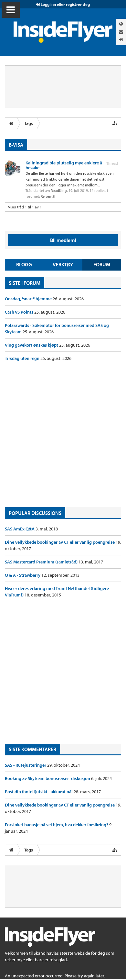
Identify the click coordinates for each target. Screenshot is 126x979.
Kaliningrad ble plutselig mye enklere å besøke (64, 165)
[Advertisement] (63, 434)
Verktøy (63, 264)
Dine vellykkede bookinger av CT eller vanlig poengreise (60, 542)
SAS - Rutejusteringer (26, 765)
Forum (101, 264)
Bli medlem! (63, 240)
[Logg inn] (121, 40)
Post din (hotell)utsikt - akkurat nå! (39, 792)
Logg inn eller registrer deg (65, 4)
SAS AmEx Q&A (20, 529)
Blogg (24, 264)
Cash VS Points (19, 312)
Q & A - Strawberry (23, 575)
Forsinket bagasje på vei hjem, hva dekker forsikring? (57, 825)
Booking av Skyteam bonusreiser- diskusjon (48, 778)
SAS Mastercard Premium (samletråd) (42, 562)
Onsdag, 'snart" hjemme (29, 299)
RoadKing (59, 190)
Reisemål (48, 196)
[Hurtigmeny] (115, 123)
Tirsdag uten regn (22, 358)
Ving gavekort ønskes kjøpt (32, 345)
